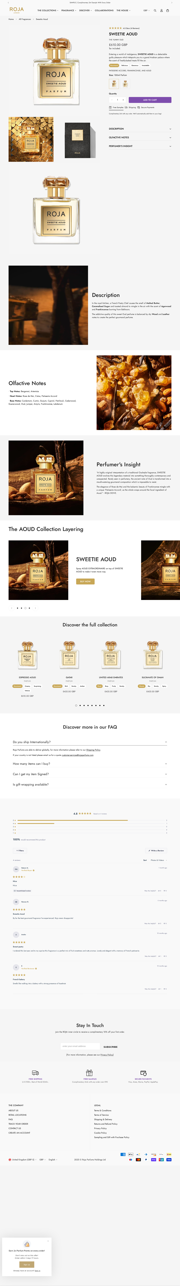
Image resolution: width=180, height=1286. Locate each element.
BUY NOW (85, 581)
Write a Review (159, 851)
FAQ (11, 1119)
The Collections (47, 10)
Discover (84, 10)
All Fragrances (25, 19)
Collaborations (104, 10)
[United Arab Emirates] (111, 654)
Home (11, 19)
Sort (145, 860)
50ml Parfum (125, 84)
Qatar (69, 677)
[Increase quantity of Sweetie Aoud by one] (123, 100)
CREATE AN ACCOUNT (19, 1132)
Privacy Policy (107, 1054)
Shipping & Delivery (103, 1119)
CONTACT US (15, 1128)
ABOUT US (13, 1110)
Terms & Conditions (102, 1110)
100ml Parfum (114, 84)
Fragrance (67, 10)
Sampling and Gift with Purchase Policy (111, 1137)
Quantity (113, 93)
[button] (124, 28)
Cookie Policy (100, 1132)
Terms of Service (101, 1114)
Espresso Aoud (27, 677)
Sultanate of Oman (153, 677)
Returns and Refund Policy (105, 1123)
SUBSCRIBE (111, 1046)
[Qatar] (69, 654)
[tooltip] (22, 890)
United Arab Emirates (111, 677)
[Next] (172, 2)
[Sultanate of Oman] (153, 654)
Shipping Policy (93, 749)
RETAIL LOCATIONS (17, 1114)
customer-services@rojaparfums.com (77, 755)
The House (122, 10)
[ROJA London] (16, 10)
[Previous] (8, 2)
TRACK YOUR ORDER (18, 1123)
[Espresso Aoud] (27, 654)
